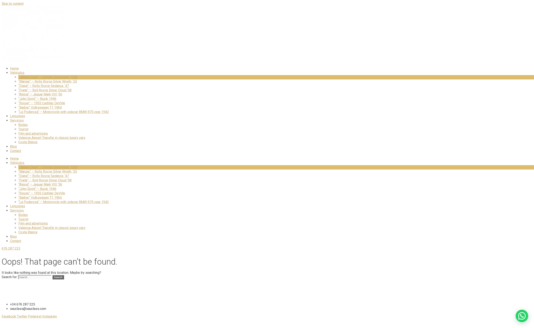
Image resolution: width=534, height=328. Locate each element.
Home (14, 68)
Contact (15, 151)
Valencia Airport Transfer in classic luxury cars (51, 138)
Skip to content (13, 4)
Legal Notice (244, 324)
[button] (522, 316)
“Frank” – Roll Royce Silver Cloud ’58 (45, 90)
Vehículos (17, 73)
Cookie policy (292, 324)
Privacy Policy (268, 324)
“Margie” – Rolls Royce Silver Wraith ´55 (47, 81)
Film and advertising (33, 134)
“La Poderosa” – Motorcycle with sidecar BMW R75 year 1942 (63, 112)
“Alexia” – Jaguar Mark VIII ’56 (40, 94)
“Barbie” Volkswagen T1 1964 (40, 107)
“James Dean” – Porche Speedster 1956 (48, 77)
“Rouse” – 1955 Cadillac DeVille (41, 103)
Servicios (17, 120)
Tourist (23, 129)
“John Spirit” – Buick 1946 (37, 99)
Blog (13, 146)
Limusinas (17, 116)
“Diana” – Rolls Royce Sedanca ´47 (43, 86)
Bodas (23, 125)
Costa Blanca (27, 142)
